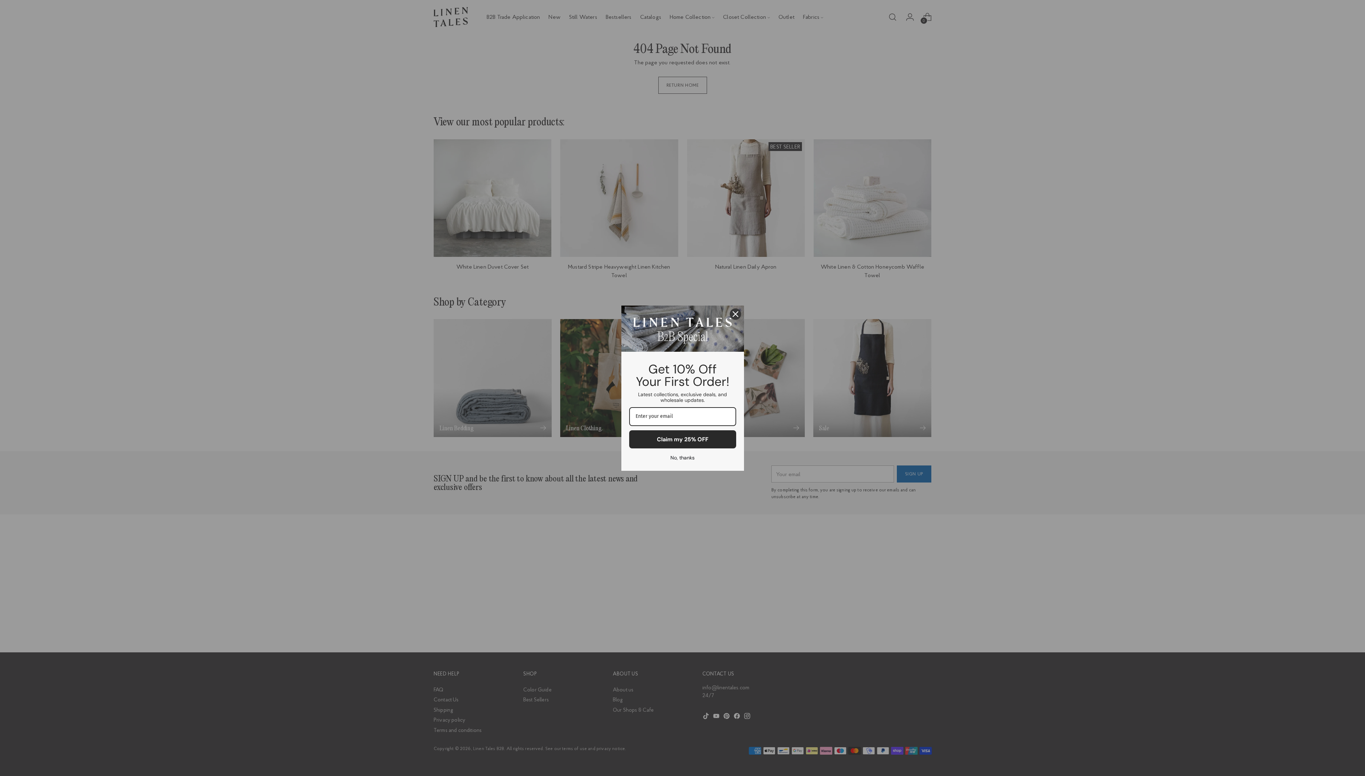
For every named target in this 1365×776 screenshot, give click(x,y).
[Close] (735, 314)
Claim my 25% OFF (682, 439)
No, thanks (682, 457)
